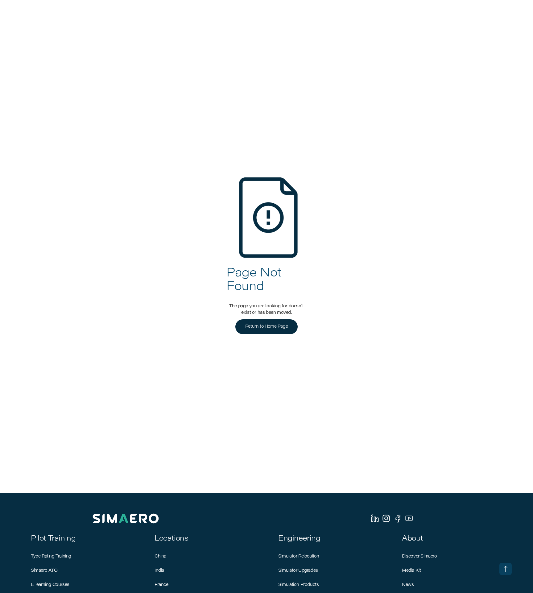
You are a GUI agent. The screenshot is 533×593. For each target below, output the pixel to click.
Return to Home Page (266, 327)
